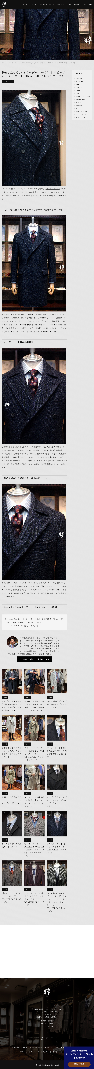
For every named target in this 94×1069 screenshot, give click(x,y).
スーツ (78, 84)
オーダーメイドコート (10, 314)
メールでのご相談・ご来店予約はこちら (34, 659)
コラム (69, 4)
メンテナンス (80, 117)
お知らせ (79, 79)
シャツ (78, 93)
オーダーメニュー (36, 1047)
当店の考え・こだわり (29, 4)
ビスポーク (80, 81)
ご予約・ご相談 (87, 4)
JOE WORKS (80, 99)
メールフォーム (47, 1026)
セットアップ (42, 1052)
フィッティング (81, 114)
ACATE (78, 102)
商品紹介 (79, 105)
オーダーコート (14, 63)
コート (78, 90)
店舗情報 (77, 4)
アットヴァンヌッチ (83, 96)
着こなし (79, 108)
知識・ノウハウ (81, 111)
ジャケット (80, 87)
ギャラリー (61, 4)
